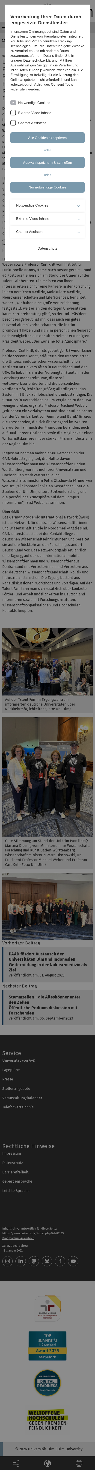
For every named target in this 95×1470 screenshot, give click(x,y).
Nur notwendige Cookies (48, 187)
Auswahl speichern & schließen (47, 162)
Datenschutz (47, 248)
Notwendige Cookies (34, 103)
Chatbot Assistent (32, 123)
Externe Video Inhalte (34, 113)
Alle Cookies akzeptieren (47, 138)
